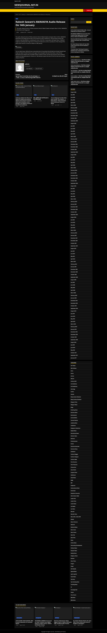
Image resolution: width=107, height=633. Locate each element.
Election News (74, 436)
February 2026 (74, 107)
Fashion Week (74, 459)
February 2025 (74, 139)
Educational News (75, 433)
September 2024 (74, 152)
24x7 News (57, 617)
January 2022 (74, 235)
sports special (74, 574)
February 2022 (74, 233)
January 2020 (74, 298)
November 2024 (74, 146)
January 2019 (74, 329)
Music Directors (74, 522)
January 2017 (74, 358)
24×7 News (73, 365)
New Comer (73, 529)
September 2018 (74, 339)
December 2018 (74, 331)
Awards (72, 394)
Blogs (72, 407)
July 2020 (73, 282)
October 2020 (74, 274)
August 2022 (73, 217)
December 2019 (74, 300)
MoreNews (57, 631)
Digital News (73, 430)
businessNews (74, 417)
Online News (73, 542)
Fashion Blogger (74, 454)
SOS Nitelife (73, 569)
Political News (74, 548)
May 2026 (73, 100)
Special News (74, 571)
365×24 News (73, 368)
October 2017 (74, 352)
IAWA (72, 480)
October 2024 (74, 149)
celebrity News (74, 423)
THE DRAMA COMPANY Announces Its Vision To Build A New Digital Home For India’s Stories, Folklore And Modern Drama (80, 35)
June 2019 (73, 316)
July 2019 (73, 313)
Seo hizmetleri (74, 70)
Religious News (74, 555)
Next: (59, 75)
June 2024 (73, 160)
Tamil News (73, 576)
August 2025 (73, 123)
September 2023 (74, 183)
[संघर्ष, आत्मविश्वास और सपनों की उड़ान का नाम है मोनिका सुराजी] (41, 90)
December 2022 (74, 206)
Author (72, 391)
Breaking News (74, 410)
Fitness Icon (73, 467)
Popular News (74, 550)
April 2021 (73, 259)
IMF (71, 483)
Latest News (73, 503)
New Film (73, 535)
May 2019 (73, 318)
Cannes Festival (74, 420)
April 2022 (73, 227)
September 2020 (74, 277)
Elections (73, 438)
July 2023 (73, 188)
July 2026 (73, 94)
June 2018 (73, 347)
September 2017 (74, 355)
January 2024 (74, 173)
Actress (72, 376)
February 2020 (74, 295)
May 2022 (73, 225)
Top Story (73, 579)
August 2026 (73, 92)
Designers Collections (75, 428)
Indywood (73, 485)
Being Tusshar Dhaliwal (76, 399)
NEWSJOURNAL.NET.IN (26, 4)
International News (75, 488)
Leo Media (73, 506)
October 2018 (74, 337)
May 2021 (73, 256)
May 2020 (73, 287)
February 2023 (74, 201)
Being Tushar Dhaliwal (76, 397)
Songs (72, 566)
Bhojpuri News (74, 404)
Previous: (28, 76)
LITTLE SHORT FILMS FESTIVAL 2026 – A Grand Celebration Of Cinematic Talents (25, 622)
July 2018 (73, 345)
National (73, 524)
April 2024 (73, 165)
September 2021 (74, 246)
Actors (72, 373)
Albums (72, 378)
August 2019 (73, 311)
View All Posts (38, 68)
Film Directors (74, 462)
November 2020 (74, 272)
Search (72, 19)
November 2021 (74, 240)
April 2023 (73, 196)
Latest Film (73, 498)
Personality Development (76, 545)
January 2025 (74, 141)
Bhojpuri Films (74, 402)
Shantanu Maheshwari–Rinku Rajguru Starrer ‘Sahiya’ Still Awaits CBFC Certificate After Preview (81, 40)
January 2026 (74, 110)
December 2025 (74, 113)
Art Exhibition (74, 384)
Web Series (73, 600)
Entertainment (74, 441)
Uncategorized (74, 589)
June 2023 (73, 191)
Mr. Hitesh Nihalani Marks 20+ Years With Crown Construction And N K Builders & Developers (80, 45)
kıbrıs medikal (74, 76)
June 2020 (73, 285)
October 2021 (74, 243)
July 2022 (73, 219)
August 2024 (73, 154)
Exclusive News (74, 449)
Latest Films (73, 501)
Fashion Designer (75, 456)
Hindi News (73, 477)
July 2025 (73, 126)
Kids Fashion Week (75, 496)
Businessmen (74, 415)
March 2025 (73, 136)
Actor (72, 370)
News (17, 18)
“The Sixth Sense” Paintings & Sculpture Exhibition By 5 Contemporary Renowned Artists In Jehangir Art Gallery (80, 51)
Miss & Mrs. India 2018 (76, 516)
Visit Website (29, 68)
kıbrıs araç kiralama (75, 65)
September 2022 (74, 214)
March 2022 (73, 230)
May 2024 (73, 162)
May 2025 (73, 131)
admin (17, 32)
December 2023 (74, 175)
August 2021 (73, 248)
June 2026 (73, 97)
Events (72, 443)
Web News (73, 597)
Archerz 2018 (73, 381)
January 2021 (74, 266)
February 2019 (74, 326)
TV (71, 587)
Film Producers (74, 464)
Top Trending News (75, 582)
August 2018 (73, 342)
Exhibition (73, 451)
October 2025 (74, 118)
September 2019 (74, 308)
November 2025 (74, 115)
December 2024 (74, 144)
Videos (72, 592)
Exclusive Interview (75, 446)
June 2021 (73, 253)
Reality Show (74, 553)
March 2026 (73, 105)
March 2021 (73, 261)
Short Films (73, 561)
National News (74, 527)
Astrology (73, 389)
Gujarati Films (74, 472)
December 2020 (74, 269)
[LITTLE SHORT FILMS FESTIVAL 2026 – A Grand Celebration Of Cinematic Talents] (25, 613)
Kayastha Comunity (75, 493)
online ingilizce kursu (76, 59)
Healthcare (73, 475)
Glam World (73, 469)
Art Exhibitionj (74, 386)
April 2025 (73, 133)
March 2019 (73, 324)
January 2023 (74, 204)
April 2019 (73, 321)
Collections (73, 425)
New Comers (73, 532)
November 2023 (74, 178)
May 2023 (73, 193)
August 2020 (73, 279)
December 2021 (74, 238)
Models (72, 519)
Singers (72, 563)
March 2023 (73, 199)
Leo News (73, 509)
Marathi (72, 511)
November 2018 (74, 334)
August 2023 (73, 186)
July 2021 (73, 251)
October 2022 (74, 212)
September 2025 (74, 120)
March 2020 (73, 292)
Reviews (72, 558)
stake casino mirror (75, 81)
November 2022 (74, 209)
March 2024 (73, 167)
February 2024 (74, 170)
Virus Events (73, 595)
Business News (74, 412)
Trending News (74, 584)
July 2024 (73, 157)
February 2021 (74, 264)
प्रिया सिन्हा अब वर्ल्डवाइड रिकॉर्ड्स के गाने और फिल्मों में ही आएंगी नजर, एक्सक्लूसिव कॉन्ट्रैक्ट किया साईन (80, 61)
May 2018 (73, 350)
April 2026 (73, 102)
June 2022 (73, 222)
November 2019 (74, 303)
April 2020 (73, 290)
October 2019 (74, 305)
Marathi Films (74, 514)
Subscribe (89, 10)
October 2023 (74, 180)
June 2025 (73, 128)
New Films (73, 537)
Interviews (73, 490)
